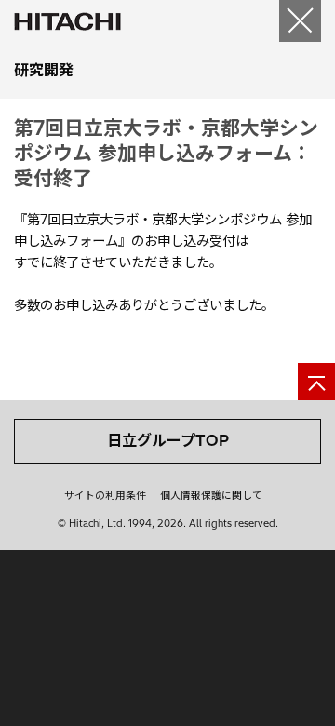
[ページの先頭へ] (316, 381)
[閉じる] (300, 21)
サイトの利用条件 (105, 495)
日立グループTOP (168, 440)
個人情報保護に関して (211, 495)
